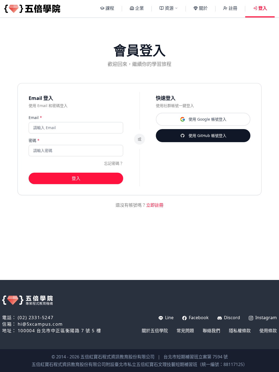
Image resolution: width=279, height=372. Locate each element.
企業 (139, 8)
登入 (262, 8)
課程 (109, 8)
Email (35, 117)
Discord (231, 318)
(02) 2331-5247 (35, 318)
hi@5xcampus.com (40, 324)
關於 (203, 8)
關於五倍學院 (155, 331)
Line (169, 318)
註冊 (233, 8)
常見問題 (185, 331)
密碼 (34, 140)
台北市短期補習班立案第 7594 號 (195, 357)
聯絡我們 (211, 331)
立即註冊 (154, 205)
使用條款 (268, 331)
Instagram (265, 318)
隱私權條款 (240, 331)
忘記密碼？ (113, 163)
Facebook (198, 318)
